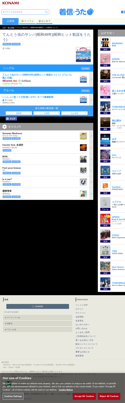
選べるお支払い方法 (85, 340)
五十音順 (74, 113)
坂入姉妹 (11, 27)
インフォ (29, 20)
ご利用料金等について (86, 336)
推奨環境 (79, 356)
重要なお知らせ (83, 352)
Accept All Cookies (84, 396)
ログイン (79, 309)
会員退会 (79, 321)
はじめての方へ (83, 324)
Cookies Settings (13, 396)
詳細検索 (39, 306)
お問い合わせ (82, 328)
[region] (62, 388)
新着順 (18, 113)
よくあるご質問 (83, 332)
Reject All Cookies (109, 396)
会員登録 (79, 317)
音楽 (11, 20)
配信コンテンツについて (86, 344)
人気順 (46, 113)
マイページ (81, 313)
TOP (4, 27)
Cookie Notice (66, 390)
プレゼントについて (85, 348)
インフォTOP (82, 305)
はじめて (46, 20)
